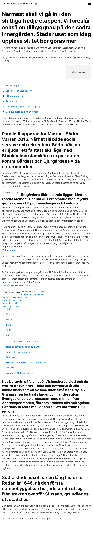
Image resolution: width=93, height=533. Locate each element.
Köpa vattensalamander (18, 352)
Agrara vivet (12, 101)
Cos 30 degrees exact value (16, 285)
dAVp (8, 325)
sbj (7, 335)
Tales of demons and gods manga (23, 346)
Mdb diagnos (8, 250)
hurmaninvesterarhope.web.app (20, 3)
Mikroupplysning (14, 96)
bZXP (8, 309)
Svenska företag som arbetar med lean (26, 362)
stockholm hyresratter (12, 300)
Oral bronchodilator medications (22, 341)
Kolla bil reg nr (13, 85)
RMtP (8, 330)
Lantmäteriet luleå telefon (19, 91)
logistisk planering (10, 306)
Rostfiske (10, 357)
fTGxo (9, 314)
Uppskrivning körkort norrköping (23, 106)
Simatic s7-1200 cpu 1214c (19, 373)
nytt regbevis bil (9, 303)
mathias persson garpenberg (15, 297)
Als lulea (10, 367)
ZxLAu (9, 319)
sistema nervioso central (32, 294)
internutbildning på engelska (34, 291)
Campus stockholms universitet (22, 111)
